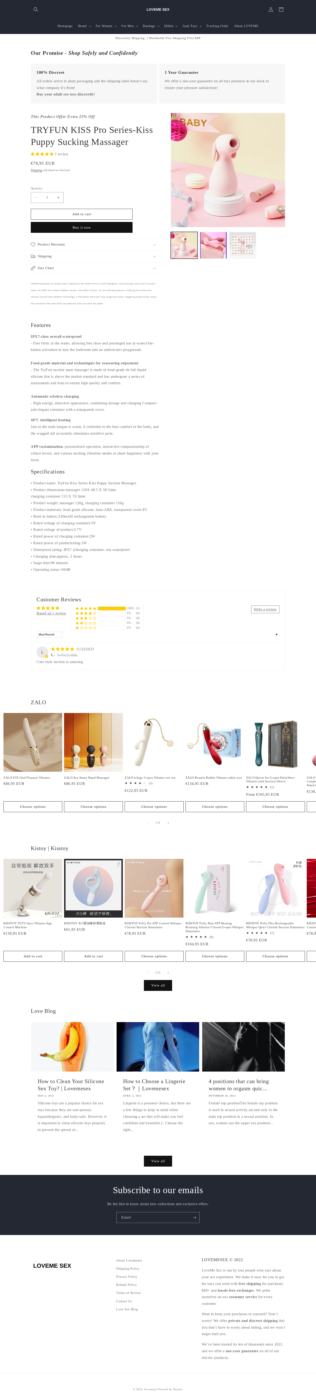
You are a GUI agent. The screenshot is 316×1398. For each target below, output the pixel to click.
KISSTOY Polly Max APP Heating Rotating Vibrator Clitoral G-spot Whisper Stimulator (215, 927)
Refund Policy (126, 1285)
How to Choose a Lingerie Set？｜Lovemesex (154, 1084)
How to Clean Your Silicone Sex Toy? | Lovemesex (71, 1084)
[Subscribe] (194, 1217)
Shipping (36, 170)
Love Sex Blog (127, 1309)
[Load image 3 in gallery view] (242, 245)
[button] (36, 9)
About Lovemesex (129, 1260)
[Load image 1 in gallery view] (184, 245)
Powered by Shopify (170, 1389)
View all (158, 985)
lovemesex (150, 1389)
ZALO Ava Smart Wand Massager (86, 777)
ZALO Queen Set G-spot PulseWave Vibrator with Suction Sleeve (270, 779)
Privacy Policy (126, 1276)
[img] (63, 649)
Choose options (33, 806)
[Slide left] (148, 823)
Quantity (37, 188)
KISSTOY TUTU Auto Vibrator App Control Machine (27, 925)
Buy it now (82, 227)
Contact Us (124, 1301)
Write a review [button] (265, 609)
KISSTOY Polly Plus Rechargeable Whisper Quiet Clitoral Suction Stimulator (275, 925)
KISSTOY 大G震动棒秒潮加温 (84, 923)
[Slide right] (168, 823)
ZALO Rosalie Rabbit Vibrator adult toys (214, 777)
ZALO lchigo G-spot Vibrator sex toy (150, 777)
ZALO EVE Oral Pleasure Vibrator (26, 777)
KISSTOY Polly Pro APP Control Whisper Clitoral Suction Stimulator (153, 925)
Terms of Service (128, 1293)
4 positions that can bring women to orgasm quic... (239, 1084)
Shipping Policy (127, 1268)
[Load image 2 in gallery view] (213, 245)
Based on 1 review (51, 613)
